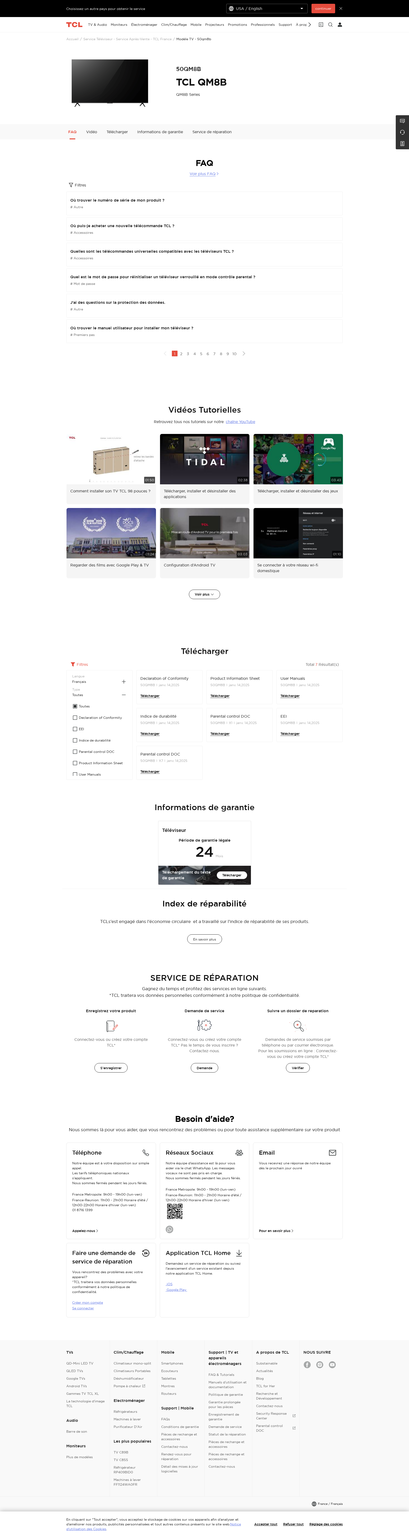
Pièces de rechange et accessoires (179, 1436)
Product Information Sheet (235, 678)
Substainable (266, 1363)
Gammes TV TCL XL (82, 1393)
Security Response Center (271, 1415)
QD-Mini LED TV (79, 1363)
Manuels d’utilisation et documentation (228, 1384)
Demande (204, 1068)
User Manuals (292, 678)
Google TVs (75, 1378)
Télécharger (150, 696)
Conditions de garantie (180, 1427)
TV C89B (121, 1452)
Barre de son (76, 1431)
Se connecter (83, 1308)
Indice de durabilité (158, 716)
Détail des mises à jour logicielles (179, 1468)
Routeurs (168, 1393)
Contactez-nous (174, 1446)
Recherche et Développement (269, 1395)
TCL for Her (265, 1386)
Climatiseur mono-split (132, 1363)
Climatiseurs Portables (132, 1371)
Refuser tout (293, 1524)
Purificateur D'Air (128, 1427)
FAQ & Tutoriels (221, 1375)
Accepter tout (265, 1524)
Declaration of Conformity (164, 678)
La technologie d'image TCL (85, 1403)
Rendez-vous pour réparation (176, 1456)
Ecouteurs (169, 1371)
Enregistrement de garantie (224, 1416)
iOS (169, 1284)
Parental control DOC (230, 716)
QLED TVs (74, 1371)
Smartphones (172, 1363)
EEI (283, 716)
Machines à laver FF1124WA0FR (127, 1482)
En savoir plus (204, 939)
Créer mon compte (87, 1302)
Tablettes (168, 1378)
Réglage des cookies (326, 1524)
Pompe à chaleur (127, 1386)
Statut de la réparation (227, 1434)
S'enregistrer (111, 1068)
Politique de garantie (226, 1394)
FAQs (165, 1419)
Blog (260, 1378)
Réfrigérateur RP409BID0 (125, 1469)
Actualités (264, 1371)
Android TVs (76, 1386)
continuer (323, 8)
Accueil (72, 39)
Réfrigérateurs (125, 1411)
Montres (168, 1386)
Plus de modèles (79, 1457)
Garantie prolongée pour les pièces (224, 1404)
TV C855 (121, 1460)
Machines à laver (127, 1419)
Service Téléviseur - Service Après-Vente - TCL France (127, 39)
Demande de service (225, 1427)
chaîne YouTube (240, 421)
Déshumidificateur (129, 1378)
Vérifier (298, 1068)
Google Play (176, 1290)
